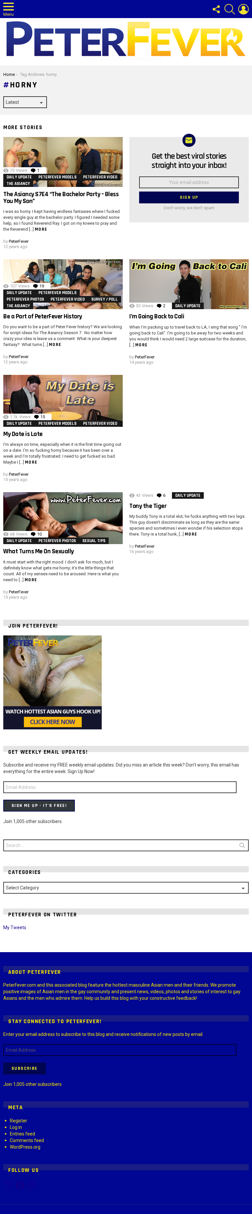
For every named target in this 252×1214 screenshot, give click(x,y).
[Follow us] (216, 9)
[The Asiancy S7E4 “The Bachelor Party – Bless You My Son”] (63, 162)
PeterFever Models (57, 177)
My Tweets (14, 927)
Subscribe (24, 1068)
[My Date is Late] (63, 401)
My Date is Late (23, 434)
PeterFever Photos (25, 299)
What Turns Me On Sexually (38, 551)
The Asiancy (18, 183)
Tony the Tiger (147, 506)
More (41, 229)
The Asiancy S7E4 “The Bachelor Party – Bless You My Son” (60, 197)
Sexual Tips (93, 540)
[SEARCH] (229, 9)
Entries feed (22, 1133)
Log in (16, 1127)
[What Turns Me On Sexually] (63, 518)
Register (18, 1120)
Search (242, 846)
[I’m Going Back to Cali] (189, 284)
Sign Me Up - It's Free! (39, 806)
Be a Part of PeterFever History (42, 316)
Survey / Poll (104, 299)
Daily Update (19, 177)
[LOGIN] (243, 9)
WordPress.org (25, 1147)
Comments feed (27, 1140)
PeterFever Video (100, 177)
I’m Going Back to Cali (156, 316)
